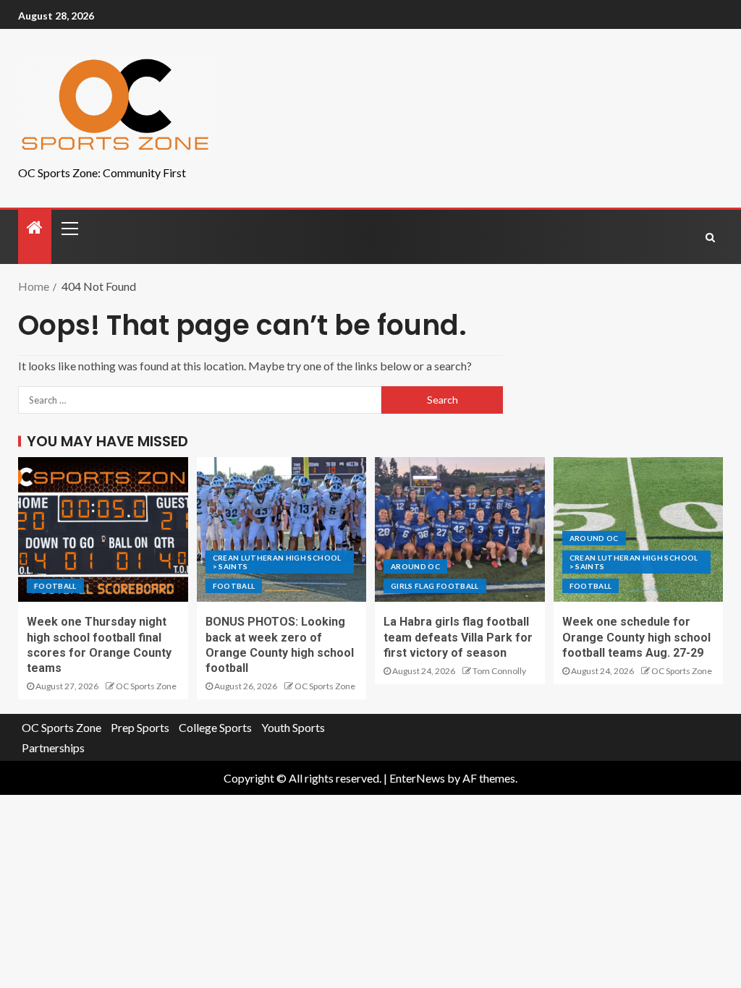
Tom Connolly (499, 670)
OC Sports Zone (146, 686)
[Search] (710, 237)
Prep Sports (140, 727)
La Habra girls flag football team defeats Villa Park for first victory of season (458, 637)
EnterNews (417, 778)
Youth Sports (293, 727)
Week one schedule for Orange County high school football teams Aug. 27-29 (636, 637)
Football (55, 586)
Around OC (415, 566)
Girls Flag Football (435, 586)
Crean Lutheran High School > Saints (277, 562)
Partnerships (53, 747)
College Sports (215, 727)
